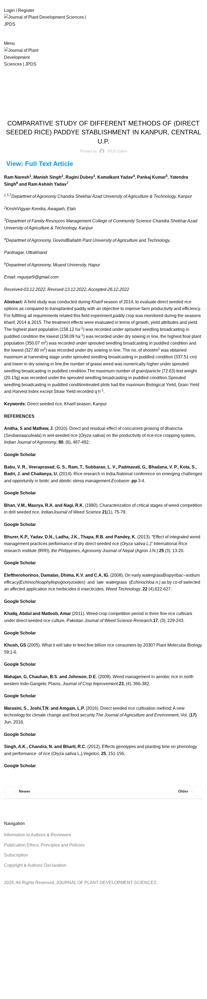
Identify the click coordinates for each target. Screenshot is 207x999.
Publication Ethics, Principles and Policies (44, 845)
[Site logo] (51, 20)
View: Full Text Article (39, 163)
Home (97, 87)
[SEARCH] (194, 34)
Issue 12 (98, 109)
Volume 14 (117, 109)
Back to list (103, 791)
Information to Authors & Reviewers (37, 834)
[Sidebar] (6, 893)
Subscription (16, 855)
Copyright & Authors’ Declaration (35, 865)
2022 (110, 87)
